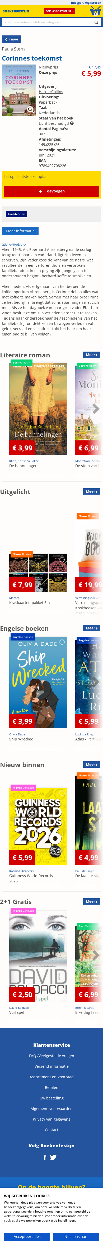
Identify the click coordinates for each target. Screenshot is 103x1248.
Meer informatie (20, 230)
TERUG (13, 39)
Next (95, 421)
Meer (90, 354)
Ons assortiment (58, 11)
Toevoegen (55, 191)
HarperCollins (51, 91)
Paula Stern (13, 49)
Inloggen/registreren (86, 2)
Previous (5, 421)
